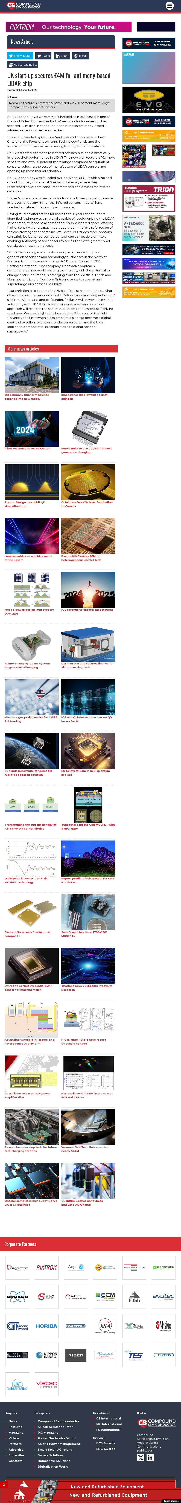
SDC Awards (105, 1449)
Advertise (16, 1449)
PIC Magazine (48, 1432)
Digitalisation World (53, 1466)
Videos (14, 1438)
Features (15, 1427)
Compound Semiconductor (58, 1421)
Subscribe (16, 1455)
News (13, 1421)
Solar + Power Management (59, 1444)
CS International (108, 1418)
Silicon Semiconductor (55, 1427)
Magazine (16, 1432)
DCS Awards (105, 1443)
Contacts (15, 1461)
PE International (108, 1430)
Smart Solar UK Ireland (55, 1449)
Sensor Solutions (51, 1455)
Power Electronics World (57, 1438)
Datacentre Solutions (54, 1461)
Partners (15, 1444)
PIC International (109, 1424)
